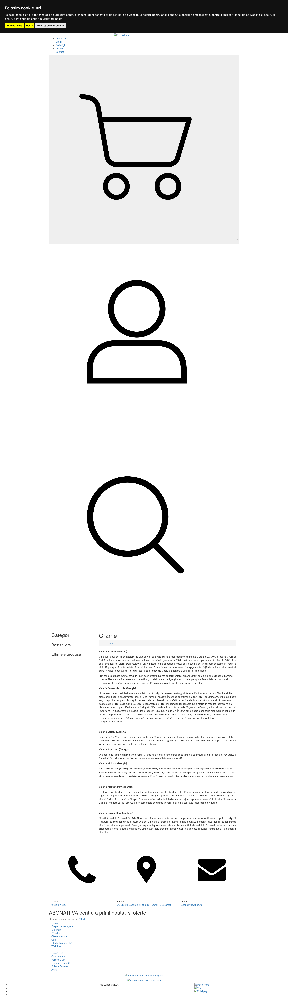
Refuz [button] (29, 25)
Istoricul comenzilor (62, 943)
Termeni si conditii (61, 963)
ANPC (55, 969)
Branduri (56, 933)
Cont (54, 939)
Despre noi (61, 38)
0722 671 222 (59, 904)
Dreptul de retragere (62, 926)
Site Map (56, 929)
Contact (60, 51)
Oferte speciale (60, 936)
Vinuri (59, 41)
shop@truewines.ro (192, 904)
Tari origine (62, 45)
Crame (59, 48)
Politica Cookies (60, 966)
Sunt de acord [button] (14, 25)
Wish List (56, 946)
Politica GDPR (59, 959)
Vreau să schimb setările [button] (50, 25)
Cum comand (59, 956)
